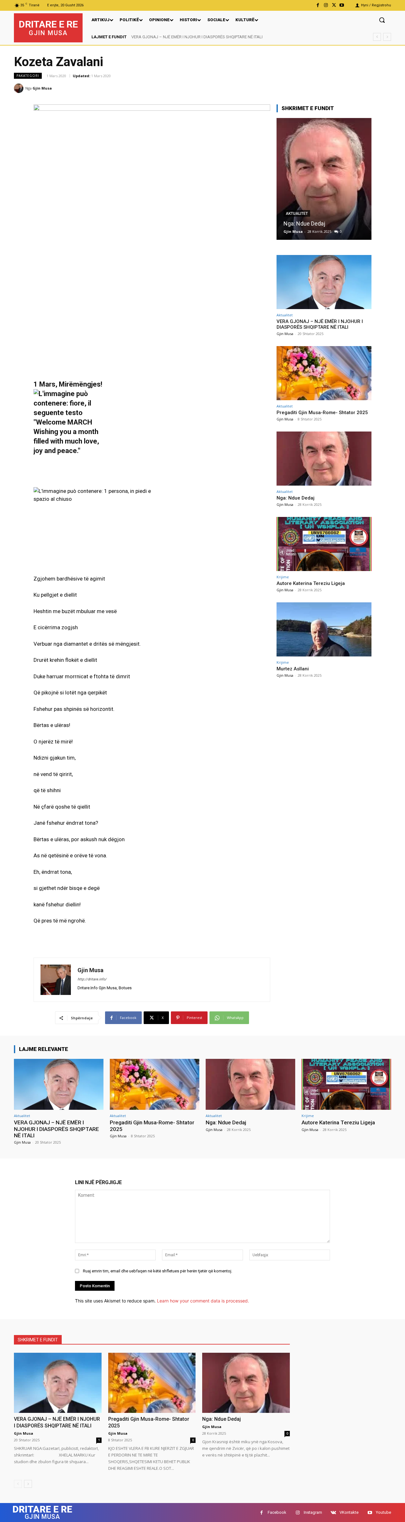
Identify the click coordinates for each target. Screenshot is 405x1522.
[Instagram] (326, 5)
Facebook (277, 1512)
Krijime (293, 213)
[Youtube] (342, 5)
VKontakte (349, 1512)
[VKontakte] (333, 1512)
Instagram (313, 1512)
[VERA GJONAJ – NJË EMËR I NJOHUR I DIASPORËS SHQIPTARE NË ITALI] (324, 282)
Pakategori (27, 75)
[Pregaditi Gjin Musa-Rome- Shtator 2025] (324, 373)
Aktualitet (285, 315)
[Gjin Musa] (19, 88)
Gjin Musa (42, 88)
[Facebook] (318, 5)
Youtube (383, 1512)
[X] (334, 5)
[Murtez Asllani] (324, 629)
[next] (387, 37)
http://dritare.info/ (92, 979)
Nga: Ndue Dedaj (296, 498)
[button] (382, 20)
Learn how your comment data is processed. (203, 1300)
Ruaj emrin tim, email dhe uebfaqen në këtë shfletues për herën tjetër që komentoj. (157, 1271)
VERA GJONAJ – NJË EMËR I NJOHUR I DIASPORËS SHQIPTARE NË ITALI (320, 324)
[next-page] (28, 1484)
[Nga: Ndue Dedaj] (324, 459)
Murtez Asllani (293, 669)
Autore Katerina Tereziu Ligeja (321, 223)
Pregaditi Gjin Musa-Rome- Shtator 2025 (167, 36)
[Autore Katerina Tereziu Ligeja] (324, 179)
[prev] (377, 37)
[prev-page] (18, 1484)
